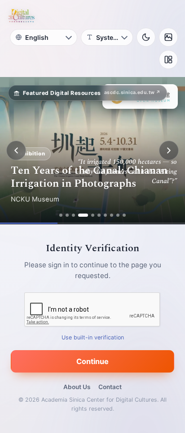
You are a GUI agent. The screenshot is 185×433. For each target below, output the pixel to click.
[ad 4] (83, 215)
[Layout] (168, 59)
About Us (76, 386)
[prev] (16, 150)
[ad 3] (73, 215)
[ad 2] (67, 215)
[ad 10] (124, 215)
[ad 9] (117, 215)
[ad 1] (60, 215)
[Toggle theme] (146, 37)
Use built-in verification (93, 337)
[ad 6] (99, 215)
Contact (110, 386)
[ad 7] (105, 215)
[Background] (168, 37)
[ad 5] (92, 215)
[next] (169, 150)
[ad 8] (111, 215)
